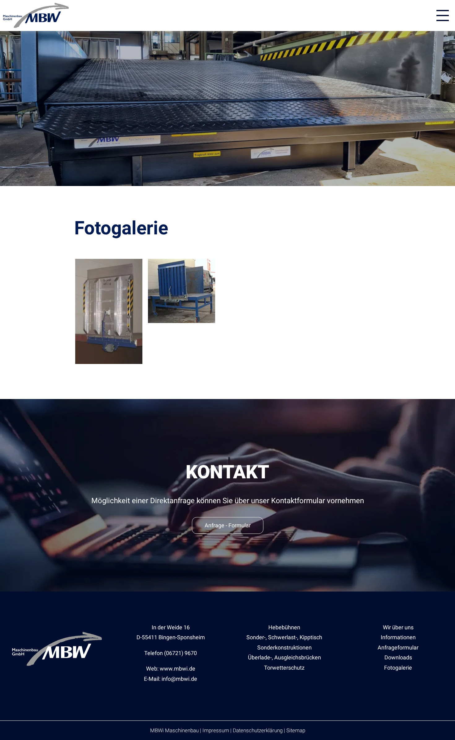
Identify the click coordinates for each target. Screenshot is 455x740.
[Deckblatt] (108, 362)
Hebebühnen (284, 627)
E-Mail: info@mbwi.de (170, 679)
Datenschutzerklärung (258, 730)
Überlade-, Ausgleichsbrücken (284, 657)
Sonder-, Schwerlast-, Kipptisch (284, 637)
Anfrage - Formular (228, 525)
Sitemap (295, 730)
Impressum (215, 730)
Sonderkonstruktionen (284, 647)
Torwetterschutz (284, 667)
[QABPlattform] (181, 321)
